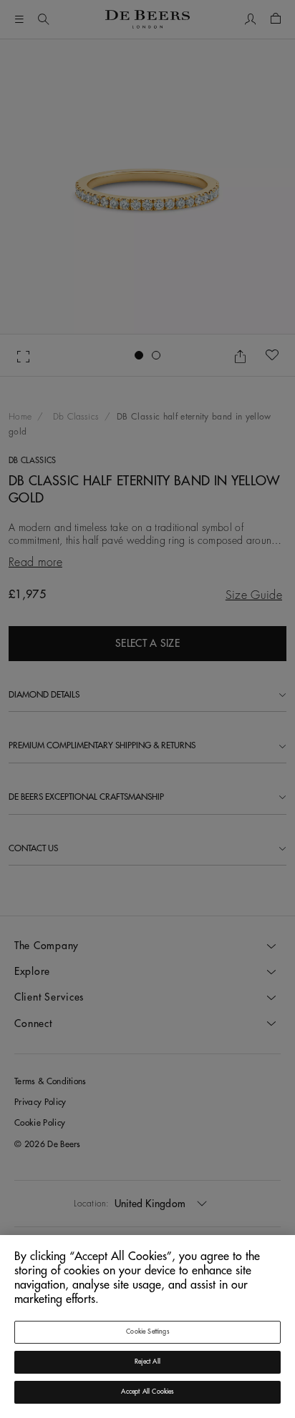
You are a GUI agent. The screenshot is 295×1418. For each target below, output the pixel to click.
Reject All (147, 1362)
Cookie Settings (147, 1332)
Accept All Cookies (147, 1392)
